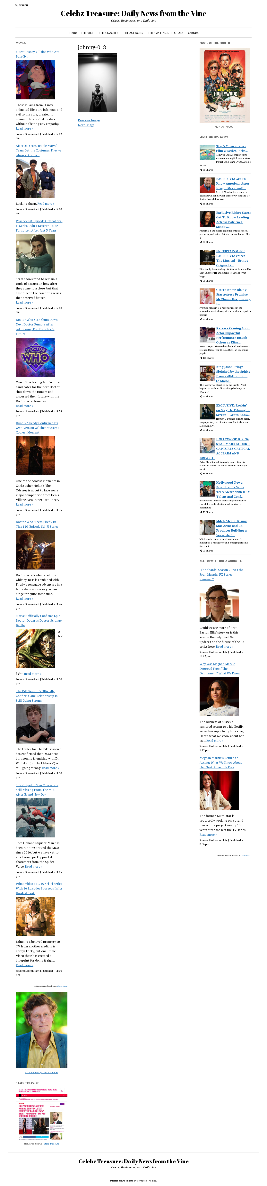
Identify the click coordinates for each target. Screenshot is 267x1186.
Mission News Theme (121, 1180)
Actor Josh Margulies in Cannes (41, 1072)
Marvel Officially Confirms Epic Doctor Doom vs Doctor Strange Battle (39, 620)
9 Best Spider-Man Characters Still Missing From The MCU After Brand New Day (37, 790)
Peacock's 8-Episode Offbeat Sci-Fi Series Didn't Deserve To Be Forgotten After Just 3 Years (39, 226)
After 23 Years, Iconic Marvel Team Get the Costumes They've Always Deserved (38, 150)
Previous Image (89, 120)
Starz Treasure (51, 1143)
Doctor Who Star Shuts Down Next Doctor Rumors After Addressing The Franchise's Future (37, 326)
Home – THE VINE (81, 33)
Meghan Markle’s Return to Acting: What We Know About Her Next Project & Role (221, 762)
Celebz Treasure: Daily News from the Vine (133, 13)
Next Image (86, 125)
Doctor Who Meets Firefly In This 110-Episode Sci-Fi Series (37, 524)
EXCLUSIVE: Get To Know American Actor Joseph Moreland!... (232, 183)
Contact (193, 33)
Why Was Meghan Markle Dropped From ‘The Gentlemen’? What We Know (220, 668)
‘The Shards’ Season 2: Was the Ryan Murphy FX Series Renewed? (221, 574)
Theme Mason (62, 986)
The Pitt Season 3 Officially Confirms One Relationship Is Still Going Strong (36, 696)
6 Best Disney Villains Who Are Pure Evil (37, 54)
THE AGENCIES (133, 33)
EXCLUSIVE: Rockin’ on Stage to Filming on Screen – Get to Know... (233, 410)
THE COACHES (108, 33)
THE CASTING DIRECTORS (165, 33)
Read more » (24, 128)
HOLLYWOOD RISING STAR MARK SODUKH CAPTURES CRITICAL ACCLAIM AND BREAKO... (225, 448)
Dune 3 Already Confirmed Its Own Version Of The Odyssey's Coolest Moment (37, 427)
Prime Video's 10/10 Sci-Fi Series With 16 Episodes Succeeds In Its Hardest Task (39, 888)
